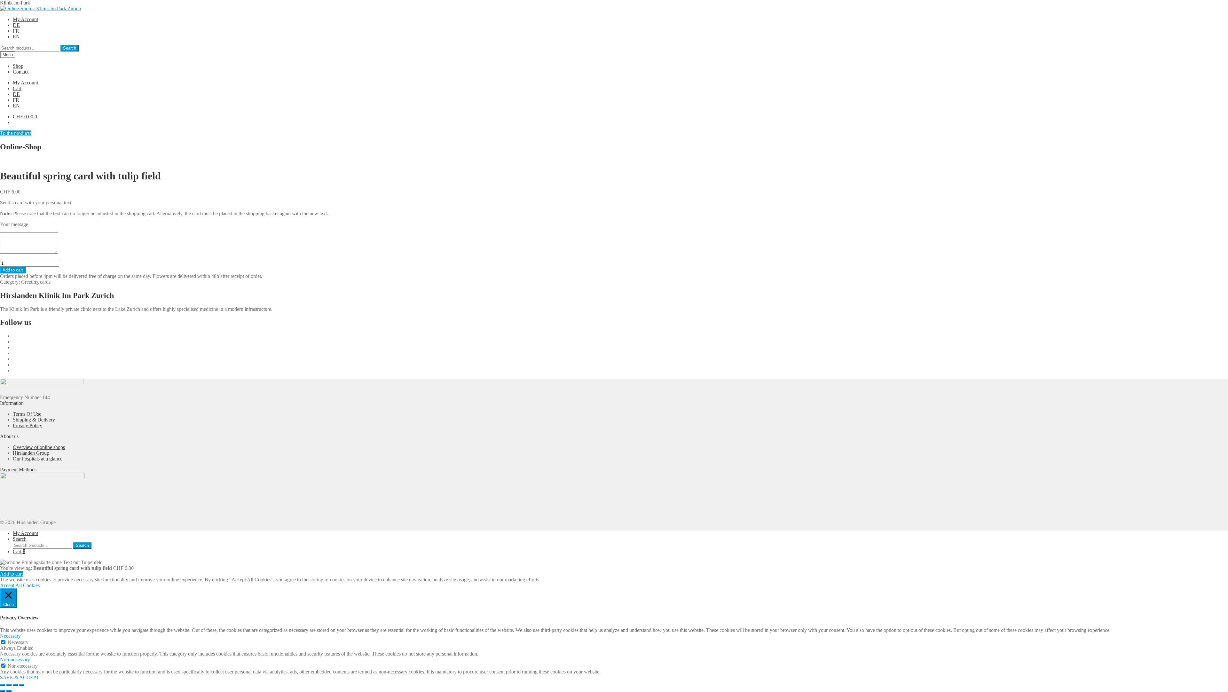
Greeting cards (36, 282)
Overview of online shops (39, 447)
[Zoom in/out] (2, 685)
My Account (25, 19)
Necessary (18, 642)
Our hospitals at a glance (37, 458)
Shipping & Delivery (34, 419)
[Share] (15, 685)
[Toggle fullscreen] (9, 685)
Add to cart (13, 270)
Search (69, 48)
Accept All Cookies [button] (20, 585)
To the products (15, 133)
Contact (20, 72)
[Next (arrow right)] (9, 691)
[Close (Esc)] (21, 685)
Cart (17, 88)
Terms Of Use (27, 414)
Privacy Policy (27, 425)
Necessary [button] (10, 636)
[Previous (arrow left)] (2, 691)
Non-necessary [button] (15, 659)
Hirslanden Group (31, 453)
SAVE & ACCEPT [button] (19, 677)
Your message (14, 224)
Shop (18, 66)
